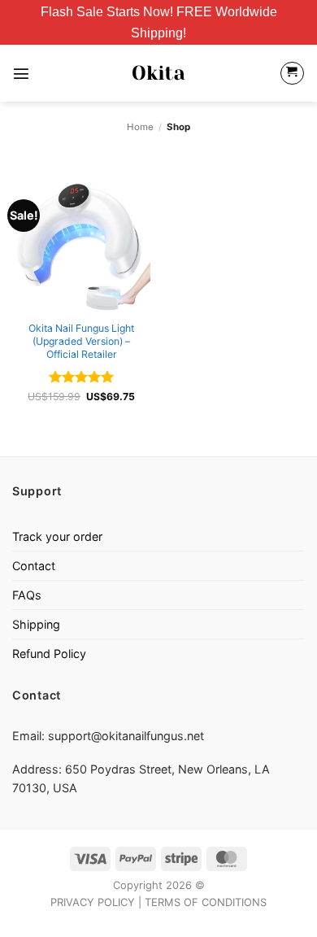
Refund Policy (49, 653)
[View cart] (292, 73)
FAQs (26, 595)
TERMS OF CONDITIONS (206, 902)
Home (140, 127)
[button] (21, 73)
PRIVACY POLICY (92, 902)
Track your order (57, 536)
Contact (33, 566)
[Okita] (159, 73)
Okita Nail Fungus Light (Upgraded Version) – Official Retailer (81, 341)
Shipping (36, 624)
